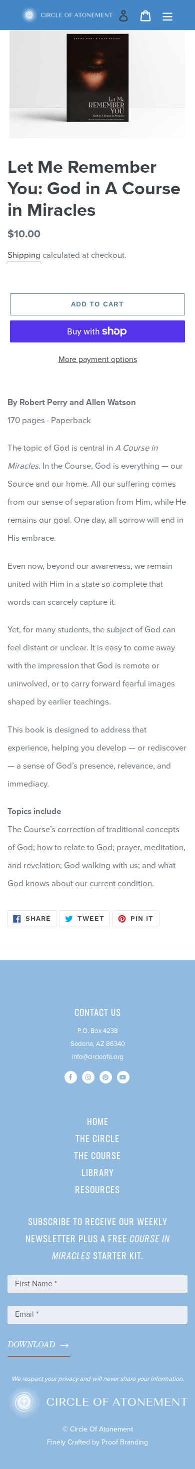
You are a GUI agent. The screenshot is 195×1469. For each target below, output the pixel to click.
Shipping (24, 255)
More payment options (97, 359)
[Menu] (167, 15)
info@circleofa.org (98, 1057)
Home (97, 1123)
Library (98, 1174)
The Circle (98, 1140)
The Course (97, 1157)
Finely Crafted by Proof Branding (97, 1442)
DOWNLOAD (31, 1345)
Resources (97, 1191)
